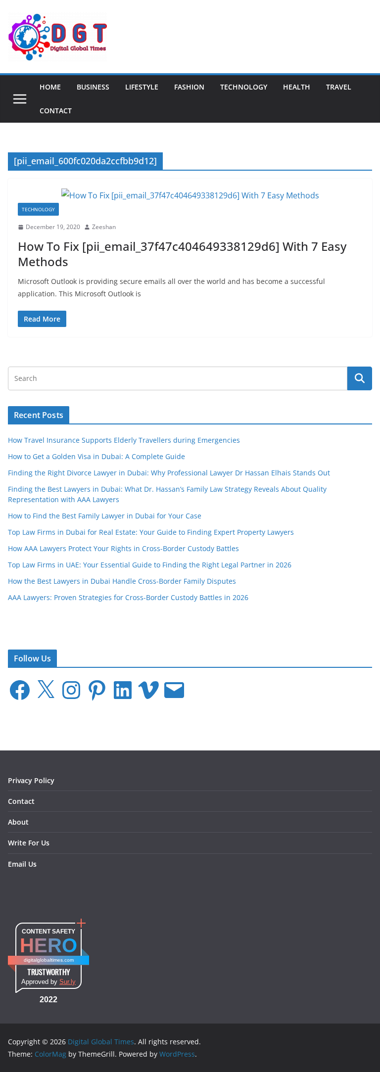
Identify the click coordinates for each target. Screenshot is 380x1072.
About (18, 822)
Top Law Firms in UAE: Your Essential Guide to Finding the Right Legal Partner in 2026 (149, 564)
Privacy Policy (31, 780)
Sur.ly (67, 981)
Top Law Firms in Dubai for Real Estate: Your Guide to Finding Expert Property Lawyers (151, 532)
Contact (56, 110)
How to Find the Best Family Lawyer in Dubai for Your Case (104, 515)
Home (50, 87)
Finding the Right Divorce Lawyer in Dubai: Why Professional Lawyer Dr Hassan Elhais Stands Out (169, 472)
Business (93, 87)
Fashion (189, 87)
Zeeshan (104, 227)
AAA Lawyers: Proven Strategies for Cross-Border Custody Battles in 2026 (128, 597)
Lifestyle (141, 87)
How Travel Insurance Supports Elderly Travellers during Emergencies (124, 440)
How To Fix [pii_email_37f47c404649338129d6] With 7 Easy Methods (182, 254)
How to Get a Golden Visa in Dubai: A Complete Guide (96, 456)
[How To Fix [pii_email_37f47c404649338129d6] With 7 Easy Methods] (190, 195)
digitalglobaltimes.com (49, 960)
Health (296, 87)
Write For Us (28, 842)
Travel (338, 87)
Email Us (22, 864)
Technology (243, 87)
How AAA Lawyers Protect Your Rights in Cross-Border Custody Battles (123, 548)
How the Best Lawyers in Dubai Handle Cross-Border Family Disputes (122, 581)
